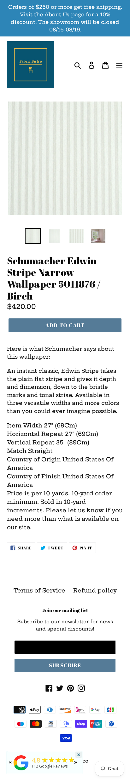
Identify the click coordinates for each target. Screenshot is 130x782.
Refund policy (95, 590)
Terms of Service (39, 590)
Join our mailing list (65, 610)
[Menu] (119, 65)
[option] (33, 236)
